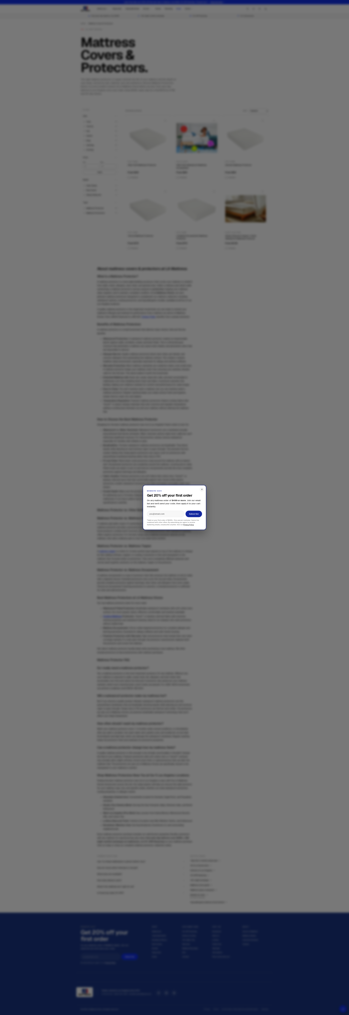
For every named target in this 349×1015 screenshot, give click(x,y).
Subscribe (194, 514)
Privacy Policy (188, 525)
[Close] (202, 489)
